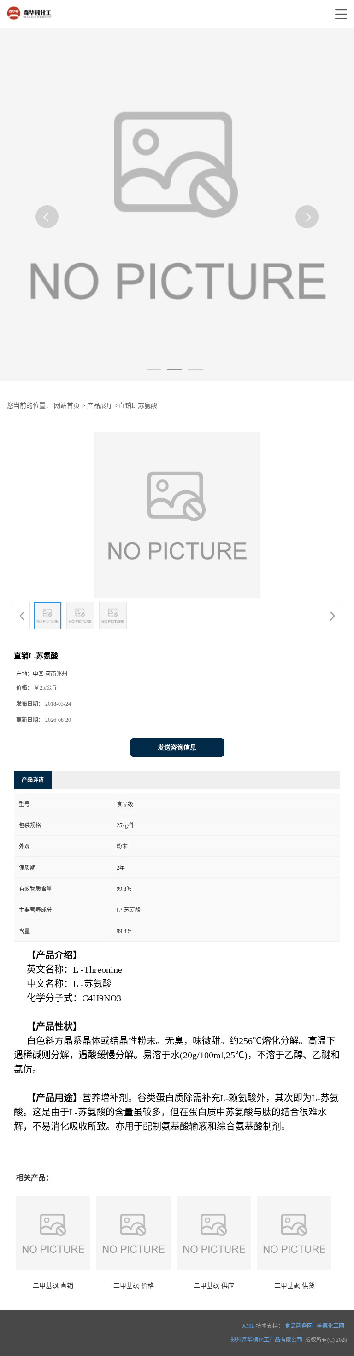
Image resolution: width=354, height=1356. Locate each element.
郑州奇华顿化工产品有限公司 (266, 1340)
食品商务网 (299, 1326)
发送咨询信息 (177, 747)
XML (248, 1326)
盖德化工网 (330, 1326)
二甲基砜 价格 (133, 1285)
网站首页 (67, 405)
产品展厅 (100, 405)
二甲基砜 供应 (214, 1285)
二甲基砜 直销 (53, 1285)
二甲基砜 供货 (294, 1285)
